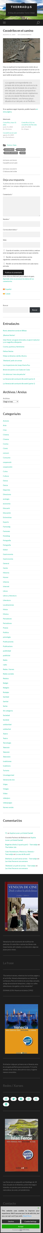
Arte (4, 425)
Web (4, 240)
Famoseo (6, 531)
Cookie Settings (30, 1221)
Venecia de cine (9, 780)
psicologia (7, 637)
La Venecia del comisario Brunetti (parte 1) (19, 383)
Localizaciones (8, 605)
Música (5, 614)
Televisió (6, 747)
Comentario (8, 194)
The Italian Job (10, 847)
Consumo (6, 457)
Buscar (5, 305)
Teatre (5, 734)
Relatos (6, 678)
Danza (5, 485)
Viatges (6, 789)
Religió (5, 683)
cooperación (7, 467)
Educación (7, 513)
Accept (20, 1226)
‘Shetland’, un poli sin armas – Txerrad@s (20, 866)
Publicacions (8, 646)
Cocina (5, 444)
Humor (5, 577)
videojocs (6, 798)
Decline (11, 1221)
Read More (27, 1216)
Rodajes (6, 692)
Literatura (7, 600)
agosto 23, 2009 (9, 34)
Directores (7, 494)
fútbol (5, 550)
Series (5, 706)
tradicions (7, 766)
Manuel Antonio (11, 153)
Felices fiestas (8, 351)
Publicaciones (8, 642)
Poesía (5, 628)
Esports (6, 522)
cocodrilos (9, 149)
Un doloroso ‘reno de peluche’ (14, 374)
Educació (6, 508)
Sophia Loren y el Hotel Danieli (21, 833)
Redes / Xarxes (8, 669)
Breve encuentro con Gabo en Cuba (16, 370)
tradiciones (7, 761)
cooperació (7, 462)
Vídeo (5, 793)
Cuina (5, 471)
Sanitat (5, 701)
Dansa (5, 481)
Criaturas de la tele (10, 170)
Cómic (5, 448)
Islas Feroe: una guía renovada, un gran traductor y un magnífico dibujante (21, 341)
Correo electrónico (10, 230)
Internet (6, 586)
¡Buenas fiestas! (9, 335)
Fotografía (7, 540)
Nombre (6, 219)
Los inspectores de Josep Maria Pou (16, 365)
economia (6, 504)
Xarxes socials (8, 807)
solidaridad (7, 724)
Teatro (5, 738)
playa (23, 153)
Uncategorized (8, 775)
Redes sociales (8, 674)
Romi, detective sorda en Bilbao (15, 330)
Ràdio (5, 660)
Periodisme (7, 619)
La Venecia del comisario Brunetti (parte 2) (19, 379)
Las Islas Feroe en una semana (16, 861)
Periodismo (7, 623)
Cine (5, 430)
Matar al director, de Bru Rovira (15, 356)
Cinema (6, 434)
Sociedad (6, 715)
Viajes (15, 145)
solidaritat (7, 729)
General (6, 563)
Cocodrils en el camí (10, 133)
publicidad (7, 651)
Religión (6, 688)
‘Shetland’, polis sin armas (12, 360)
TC (6, 833)
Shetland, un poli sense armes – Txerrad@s (21, 859)
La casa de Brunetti (23, 854)
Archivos (6, 398)
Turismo (9, 145)
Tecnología (7, 743)
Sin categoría (8, 711)
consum (6, 453)
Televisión (6, 757)
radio (5, 665)
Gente (5, 568)
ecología (6, 499)
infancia (6, 582)
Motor (5, 609)
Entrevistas (7, 517)
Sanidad (6, 697)
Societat (6, 720)
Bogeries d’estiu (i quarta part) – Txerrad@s (21, 844)
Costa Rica (21, 149)
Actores (6, 421)
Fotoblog (6, 536)
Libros (5, 591)
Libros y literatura (9, 596)
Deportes (6, 490)
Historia (6, 573)
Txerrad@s (21, 7)
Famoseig (6, 527)
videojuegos (7, 803)
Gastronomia (8, 554)
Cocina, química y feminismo (13, 347)
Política (6, 632)
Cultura (6, 476)
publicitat (6, 655)
